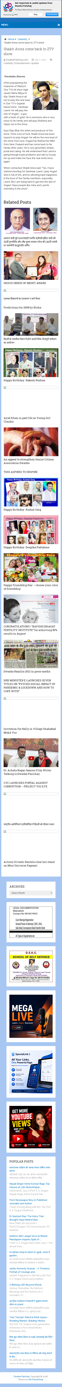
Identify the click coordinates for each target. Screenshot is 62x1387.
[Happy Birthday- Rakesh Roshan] (31, 362)
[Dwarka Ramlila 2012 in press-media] (31, 653)
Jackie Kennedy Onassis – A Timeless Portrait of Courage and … (29, 1270)
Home (11, 39)
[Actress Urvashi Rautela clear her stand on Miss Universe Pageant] (31, 844)
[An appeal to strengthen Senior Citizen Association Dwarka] (31, 441)
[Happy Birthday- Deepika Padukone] (31, 529)
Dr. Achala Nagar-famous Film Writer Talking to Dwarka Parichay (27, 772)
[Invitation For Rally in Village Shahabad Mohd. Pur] (31, 711)
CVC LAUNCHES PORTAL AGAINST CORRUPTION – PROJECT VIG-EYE (26, 784)
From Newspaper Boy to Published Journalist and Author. (28, 1202)
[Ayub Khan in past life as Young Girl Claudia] (31, 400)
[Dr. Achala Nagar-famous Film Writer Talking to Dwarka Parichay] (31, 752)
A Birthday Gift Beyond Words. (25, 1284)
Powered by (7, 15)
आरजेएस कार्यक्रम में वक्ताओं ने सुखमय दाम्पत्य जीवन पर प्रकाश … (28, 1303)
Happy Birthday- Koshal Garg (22, 509)
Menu (4, 24)
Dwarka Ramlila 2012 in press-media (27, 671)
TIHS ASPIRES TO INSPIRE (21, 472)
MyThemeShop (36, 1379)
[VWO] (15, 15)
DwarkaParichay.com (17, 59)
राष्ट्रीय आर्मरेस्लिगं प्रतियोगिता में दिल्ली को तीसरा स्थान (29, 824)
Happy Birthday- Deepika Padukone (26, 547)
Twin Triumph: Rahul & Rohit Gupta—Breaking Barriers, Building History (29, 1319)
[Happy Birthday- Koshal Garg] (31, 492)
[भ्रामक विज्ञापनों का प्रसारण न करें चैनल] (31, 292)
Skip (35, 14)
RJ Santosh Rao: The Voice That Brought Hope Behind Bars (26, 1218)
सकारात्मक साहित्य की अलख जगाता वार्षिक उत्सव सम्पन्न (29, 1169)
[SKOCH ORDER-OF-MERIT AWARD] (31, 265)
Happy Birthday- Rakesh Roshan (24, 380)
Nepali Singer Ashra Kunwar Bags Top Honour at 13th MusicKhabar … (29, 1185)
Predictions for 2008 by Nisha (22, 307)
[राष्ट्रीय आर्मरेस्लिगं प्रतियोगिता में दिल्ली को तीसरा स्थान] (31, 806)
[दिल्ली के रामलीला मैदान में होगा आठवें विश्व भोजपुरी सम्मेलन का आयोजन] (31, 324)
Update (35, 63)
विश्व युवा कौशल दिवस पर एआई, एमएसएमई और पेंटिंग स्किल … (30, 1339)
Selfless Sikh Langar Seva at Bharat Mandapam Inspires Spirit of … (28, 1238)
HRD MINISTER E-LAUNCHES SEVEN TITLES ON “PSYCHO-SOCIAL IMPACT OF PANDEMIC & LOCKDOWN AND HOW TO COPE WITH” (29, 686)
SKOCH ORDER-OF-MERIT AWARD (25, 283)
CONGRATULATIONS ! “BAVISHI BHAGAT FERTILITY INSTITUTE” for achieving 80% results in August (30, 630)
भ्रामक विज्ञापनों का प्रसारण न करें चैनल (22, 298)
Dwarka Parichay (22, 1376)
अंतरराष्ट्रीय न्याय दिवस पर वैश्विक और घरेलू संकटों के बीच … (30, 1355)
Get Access (52, 14)
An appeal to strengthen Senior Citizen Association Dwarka (29, 461)
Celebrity (22, 39)
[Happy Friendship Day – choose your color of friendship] (31, 567)
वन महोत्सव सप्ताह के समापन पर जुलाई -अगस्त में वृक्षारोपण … (29, 1254)
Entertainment (22, 63)
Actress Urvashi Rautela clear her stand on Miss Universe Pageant (29, 863)
